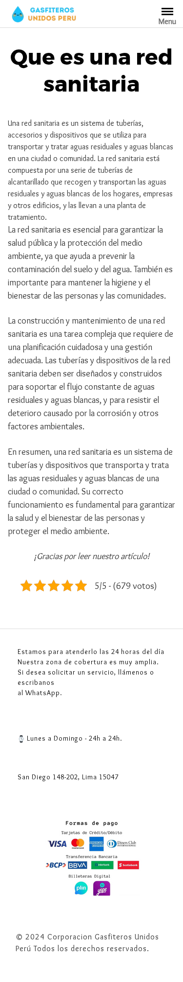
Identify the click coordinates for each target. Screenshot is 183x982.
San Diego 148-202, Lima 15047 (68, 776)
